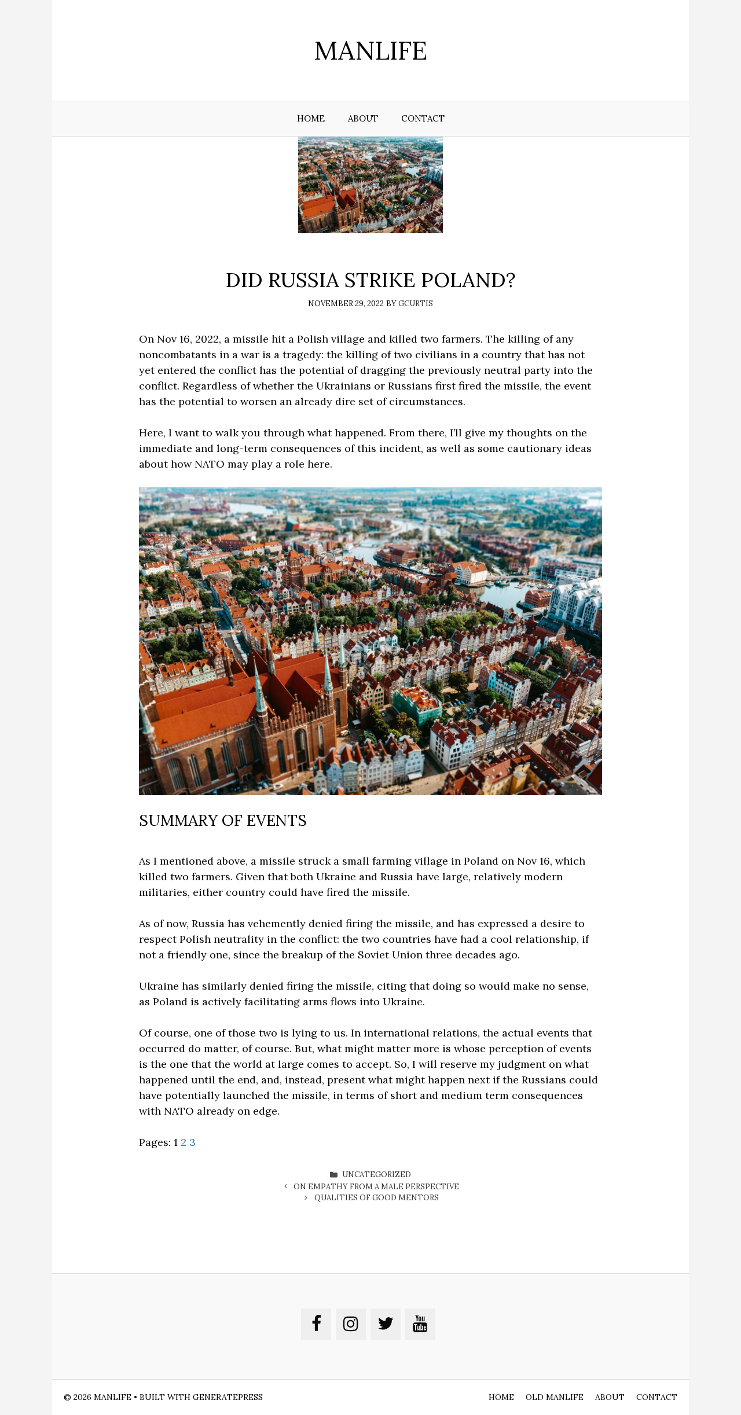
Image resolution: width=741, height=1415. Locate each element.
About (363, 118)
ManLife (370, 50)
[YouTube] (420, 1324)
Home (311, 118)
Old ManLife (555, 1397)
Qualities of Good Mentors (376, 1198)
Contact (423, 118)
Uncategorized (376, 1174)
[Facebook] (316, 1324)
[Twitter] (385, 1324)
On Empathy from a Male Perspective (376, 1187)
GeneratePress (228, 1397)
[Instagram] (351, 1324)
